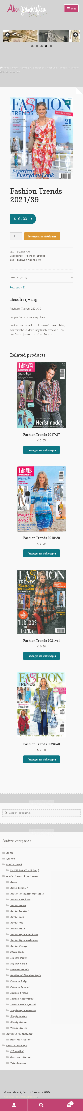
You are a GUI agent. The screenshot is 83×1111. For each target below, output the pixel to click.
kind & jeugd (14, 865)
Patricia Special (19, 987)
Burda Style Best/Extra (24, 934)
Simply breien (18, 1016)
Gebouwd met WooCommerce (20, 1096)
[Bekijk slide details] (41, 36)
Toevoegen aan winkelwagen (42, 236)
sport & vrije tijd (16, 1046)
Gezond (10, 859)
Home (6, 68)
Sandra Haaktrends (21, 999)
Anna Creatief (19, 888)
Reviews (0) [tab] (18, 287)
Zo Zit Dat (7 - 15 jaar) (24, 870)
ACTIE (9, 853)
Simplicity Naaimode (23, 1010)
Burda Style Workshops (24, 940)
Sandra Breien (19, 993)
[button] (68, 102)
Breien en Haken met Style (27, 894)
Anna (13, 882)
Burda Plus (16, 923)
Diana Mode (17, 952)
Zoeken (41, 1105)
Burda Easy (17, 917)
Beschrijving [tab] (18, 277)
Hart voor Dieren (20, 1040)
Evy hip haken (18, 964)
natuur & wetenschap (19, 1034)
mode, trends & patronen (28, 68)
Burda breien (18, 905)
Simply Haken (18, 1022)
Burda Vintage (18, 946)
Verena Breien (18, 1028)
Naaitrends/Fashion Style (25, 975)
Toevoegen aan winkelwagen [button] (41, 450)
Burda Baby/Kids (20, 900)
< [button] (8, 35)
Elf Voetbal (17, 1051)
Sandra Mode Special (23, 1005)
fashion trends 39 (29, 260)
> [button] (75, 35)
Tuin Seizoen (18, 1063)
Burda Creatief (19, 911)
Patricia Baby (18, 981)
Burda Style (17, 929)
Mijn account (14, 1105)
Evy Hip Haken (18, 958)
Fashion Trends (57, 68)
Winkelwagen (63, 1102)
